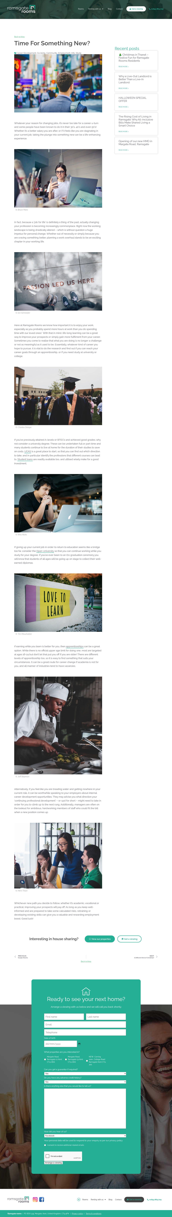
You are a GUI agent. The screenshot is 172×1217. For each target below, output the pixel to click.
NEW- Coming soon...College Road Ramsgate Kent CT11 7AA (97, 1061)
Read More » (124, 67)
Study (78, 53)
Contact (119, 9)
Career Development (26, 53)
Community (51, 53)
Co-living (41, 53)
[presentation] (63, 1156)
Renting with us (94, 9)
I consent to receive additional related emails (65, 1145)
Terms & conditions (93, 1213)
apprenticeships (74, 646)
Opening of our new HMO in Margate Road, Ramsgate (135, 143)
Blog (110, 9)
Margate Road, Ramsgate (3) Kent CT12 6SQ (75, 1059)
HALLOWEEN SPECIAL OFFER (132, 99)
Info (73, 53)
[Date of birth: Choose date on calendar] (79, 1044)
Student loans (25, 459)
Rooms (81, 9)
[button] (156, 8)
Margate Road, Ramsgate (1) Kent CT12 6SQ (54, 1059)
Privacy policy (77, 1213)
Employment (64, 53)
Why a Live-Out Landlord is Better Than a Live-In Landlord (135, 79)
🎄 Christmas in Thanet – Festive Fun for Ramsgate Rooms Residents (134, 57)
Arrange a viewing (53, 1163)
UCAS (27, 451)
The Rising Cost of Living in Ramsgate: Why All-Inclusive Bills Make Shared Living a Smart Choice (136, 121)
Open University (45, 551)
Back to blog (19, 37)
